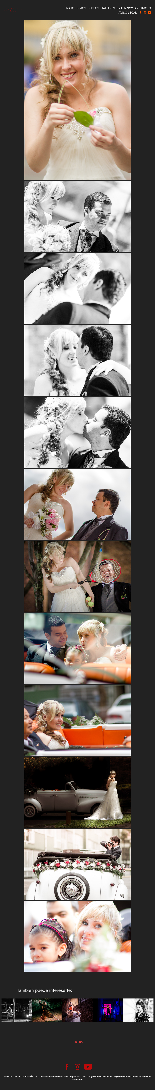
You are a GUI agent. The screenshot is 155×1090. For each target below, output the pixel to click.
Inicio (70, 8)
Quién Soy (125, 8)
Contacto (143, 8)
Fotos (81, 8)
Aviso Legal (128, 12)
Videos (94, 8)
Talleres (108, 8)
